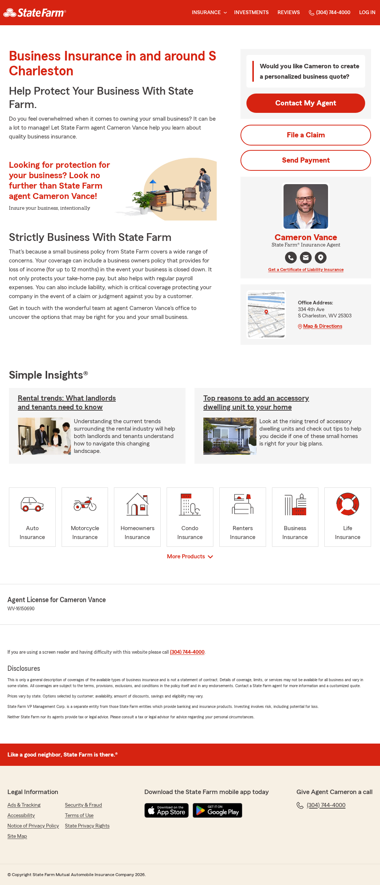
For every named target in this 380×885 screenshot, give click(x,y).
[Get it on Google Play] (217, 810)
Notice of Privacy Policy (33, 826)
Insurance (206, 12)
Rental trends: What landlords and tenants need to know (67, 403)
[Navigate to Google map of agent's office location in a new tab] (321, 258)
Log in (367, 12)
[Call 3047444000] (291, 258)
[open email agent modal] (306, 258)
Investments (251, 12)
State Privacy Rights (87, 826)
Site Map (17, 836)
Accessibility (21, 815)
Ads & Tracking (23, 805)
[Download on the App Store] (166, 810)
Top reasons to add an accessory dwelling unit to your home (256, 403)
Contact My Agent (305, 103)
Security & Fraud (83, 805)
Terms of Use (79, 815)
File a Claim (306, 135)
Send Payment (306, 160)
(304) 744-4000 (333, 12)
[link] (34, 12)
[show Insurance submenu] (224, 13)
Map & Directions (322, 326)
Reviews (289, 12)
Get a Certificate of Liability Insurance (306, 269)
